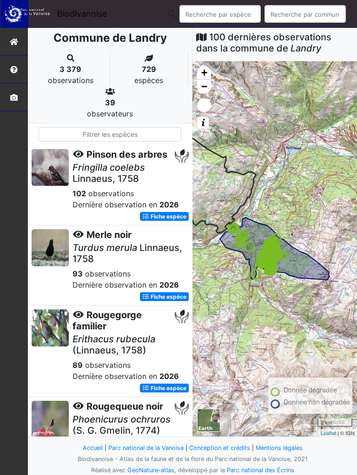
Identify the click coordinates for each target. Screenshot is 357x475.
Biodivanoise (82, 14)
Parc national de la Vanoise (146, 447)
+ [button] (204, 72)
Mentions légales (279, 447)
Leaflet (328, 432)
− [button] (204, 86)
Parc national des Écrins (260, 470)
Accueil (93, 447)
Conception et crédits (219, 447)
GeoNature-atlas (150, 470)
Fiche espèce (167, 216)
